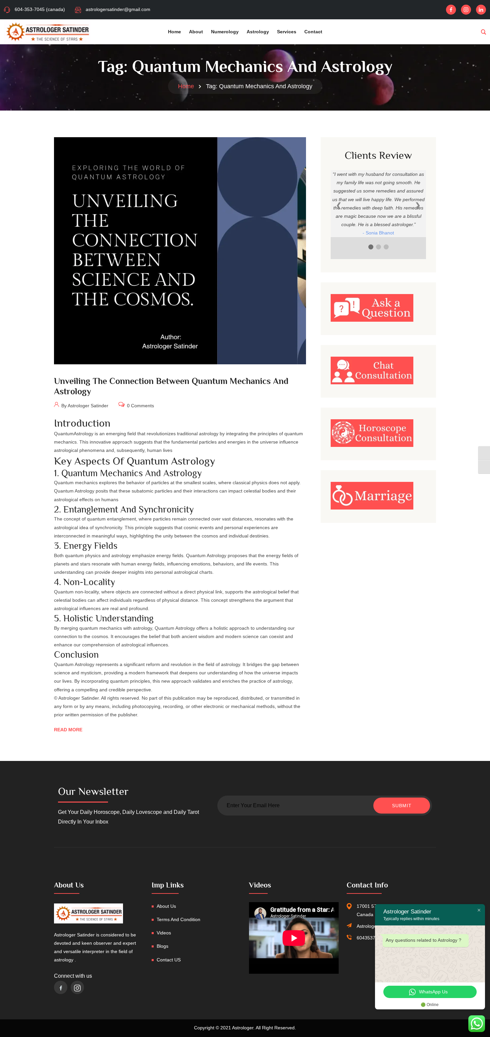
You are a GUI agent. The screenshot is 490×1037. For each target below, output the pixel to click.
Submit (402, 805)
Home (174, 31)
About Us (166, 906)
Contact (313, 31)
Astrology (258, 31)
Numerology (225, 31)
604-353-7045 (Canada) (40, 9)
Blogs (162, 946)
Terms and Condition (178, 919)
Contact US (169, 959)
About (196, 31)
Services (286, 31)
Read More (68, 729)
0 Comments (140, 405)
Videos (164, 932)
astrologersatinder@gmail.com (118, 9)
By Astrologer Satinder (84, 405)
